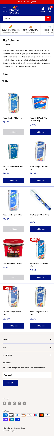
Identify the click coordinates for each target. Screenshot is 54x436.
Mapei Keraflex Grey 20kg (12, 215)
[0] (49, 8)
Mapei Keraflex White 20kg (12, 118)
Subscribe (10, 383)
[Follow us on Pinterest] (19, 403)
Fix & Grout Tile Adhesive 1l (12, 263)
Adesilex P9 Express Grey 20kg (39, 264)
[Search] (48, 18)
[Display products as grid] (46, 74)
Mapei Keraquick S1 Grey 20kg (39, 167)
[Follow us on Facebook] (4, 403)
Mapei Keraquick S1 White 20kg (39, 313)
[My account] (42, 8)
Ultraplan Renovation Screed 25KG (13, 167)
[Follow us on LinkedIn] (24, 403)
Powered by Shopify (9, 431)
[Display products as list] (50, 74)
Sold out (13, 132)
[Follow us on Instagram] (14, 403)
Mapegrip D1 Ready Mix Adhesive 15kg (38, 119)
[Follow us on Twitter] (9, 403)
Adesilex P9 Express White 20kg (12, 313)
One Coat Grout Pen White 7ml (39, 216)
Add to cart (40, 132)
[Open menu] (4, 8)
